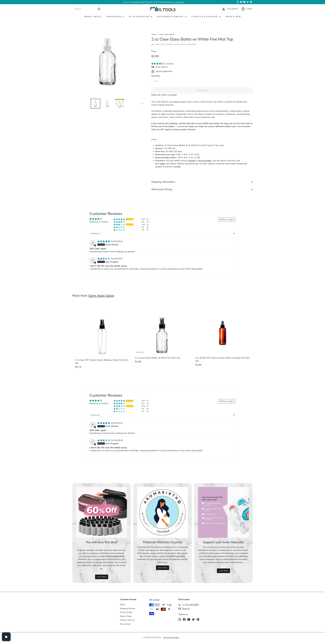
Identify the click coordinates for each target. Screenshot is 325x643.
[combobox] (87, 9)
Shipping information (163, 182)
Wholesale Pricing (161, 189)
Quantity (155, 75)
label (162, 163)
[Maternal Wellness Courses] (162, 512)
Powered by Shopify (171, 637)
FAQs (122, 604)
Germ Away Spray (166, 34)
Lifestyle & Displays (205, 16)
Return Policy (126, 616)
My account (125, 624)
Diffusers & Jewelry (170, 16)
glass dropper (205, 160)
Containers (114, 16)
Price (153, 51)
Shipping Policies (127, 608)
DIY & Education (139, 16)
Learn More (101, 577)
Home (153, 34)
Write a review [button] (227, 219)
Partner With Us (127, 620)
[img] (104, 241)
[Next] (141, 104)
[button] (157, 63)
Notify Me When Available (164, 95)
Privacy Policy (126, 612)
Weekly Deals (92, 16)
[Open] (6, 636)
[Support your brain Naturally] (223, 512)
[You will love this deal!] (101, 512)
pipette (192, 160)
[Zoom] (107, 61)
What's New (233, 16)
